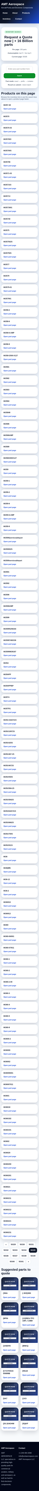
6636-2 (6, 891)
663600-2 (7, 1039)
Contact (18, 19)
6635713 (6, 196)
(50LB (25, 1371)
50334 (24, 1250)
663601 (6, 1096)
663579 (6, 276)
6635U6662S (8, 822)
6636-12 (6, 879)
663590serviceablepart (12, 560)
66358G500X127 (10, 458)
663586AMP (8, 435)
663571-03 (7, 173)
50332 (6, 1250)
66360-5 (6, 1016)
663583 (6, 390)
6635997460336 (9, 640)
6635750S (7, 253)
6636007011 (8, 1084)
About (14, 13)
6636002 (6, 1062)
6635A (6, 663)
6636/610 (7, 902)
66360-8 (6, 1027)
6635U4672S (8, 765)
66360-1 (6, 959)
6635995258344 (9, 629)
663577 (6, 264)
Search (19, 76)
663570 (6, 116)
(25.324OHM (8, 1423)
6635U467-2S (8, 754)
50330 (22, 1244)
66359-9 (6, 526)
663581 (6, 367)
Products (26, 13)
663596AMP (8, 606)
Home (5, 13)
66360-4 (6, 1005)
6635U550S (8, 777)
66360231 (7, 1232)
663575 (6, 230)
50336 (6, 1256)
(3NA (5, 1293)
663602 (6, 1141)
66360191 (7, 1130)
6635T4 (6, 697)
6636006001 (8, 1073)
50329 (13, 1244)
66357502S (7, 242)
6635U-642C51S (10, 720)
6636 (5, 857)
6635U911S (8, 845)
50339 (33, 1256)
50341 (21, 1261)
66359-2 (6, 492)
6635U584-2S (8, 788)
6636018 (6, 1107)
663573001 (7, 207)
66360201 (7, 1175)
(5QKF (25, 1423)
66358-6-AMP (8, 333)
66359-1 (6, 481)
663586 (6, 424)
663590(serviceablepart (13, 538)
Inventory (7, 19)
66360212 (7, 1210)
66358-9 (6, 344)
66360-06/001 (8, 936)
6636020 (6, 1153)
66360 (5, 925)
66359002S (7, 549)
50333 (15, 1250)
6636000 (6, 1050)
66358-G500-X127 (10, 356)
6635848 (6, 412)
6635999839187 (9, 652)
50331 (31, 1244)
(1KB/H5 (7, 1346)
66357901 (7, 299)
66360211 (7, 1198)
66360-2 (6, 970)
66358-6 (6, 321)
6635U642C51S (9, 811)
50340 (12, 1261)
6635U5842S (8, 800)
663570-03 (7, 128)
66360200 (7, 1164)
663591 (6, 572)
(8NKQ (25, 1346)
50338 (24, 1256)
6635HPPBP (8, 686)
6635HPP (7, 674)
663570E (7, 162)
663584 (6, 401)
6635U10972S (9, 731)
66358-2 (6, 310)
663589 (6, 447)
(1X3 (24, 1398)
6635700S (7, 151)
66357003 (7, 139)
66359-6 (6, 504)
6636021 (6, 1187)
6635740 (6, 219)
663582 (6, 378)
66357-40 (7, 105)
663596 (6, 595)
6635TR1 (7, 709)
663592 (6, 583)
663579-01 (7, 287)
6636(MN (7, 868)
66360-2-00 (7, 982)
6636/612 (7, 914)
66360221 (7, 1221)
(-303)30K (26, 1293)
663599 (6, 617)
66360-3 (6, 993)
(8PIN (5, 1318)
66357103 (7, 185)
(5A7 (5, 1398)
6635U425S (8, 743)
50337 (15, 1256)
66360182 (7, 1118)
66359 (5, 469)
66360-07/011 (8, 948)
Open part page (9, 109)
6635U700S (8, 834)
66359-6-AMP (8, 515)
